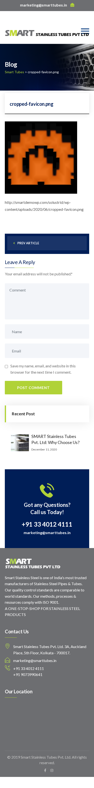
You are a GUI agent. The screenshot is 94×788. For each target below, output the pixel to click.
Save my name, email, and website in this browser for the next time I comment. (43, 369)
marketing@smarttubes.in (43, 5)
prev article (28, 243)
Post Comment (33, 387)
